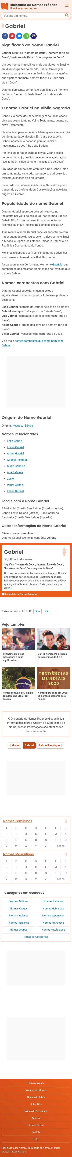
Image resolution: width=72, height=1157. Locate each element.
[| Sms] (33, 36)
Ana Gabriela (15, 472)
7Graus (22, 1151)
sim (37, 611)
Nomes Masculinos (18, 854)
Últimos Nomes (36, 1083)
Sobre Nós (36, 1104)
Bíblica (29, 425)
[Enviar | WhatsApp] (26, 36)
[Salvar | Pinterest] (12, 36)
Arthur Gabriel (15, 453)
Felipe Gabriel (15, 491)
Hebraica (17, 425)
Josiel (10, 478)
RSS (36, 1139)
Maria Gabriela (16, 466)
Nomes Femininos (17, 821)
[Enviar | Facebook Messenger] (19, 36)
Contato (36, 1132)
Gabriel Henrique (17, 459)
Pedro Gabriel (15, 485)
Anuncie (36, 1118)
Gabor (16, 745)
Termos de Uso (36, 1125)
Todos (60, 846)
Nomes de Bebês (36, 1097)
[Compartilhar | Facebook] (5, 36)
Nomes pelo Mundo (36, 1090)
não (47, 611)
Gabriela (57, 264)
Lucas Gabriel (15, 447)
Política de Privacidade (36, 1111)
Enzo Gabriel (15, 441)
